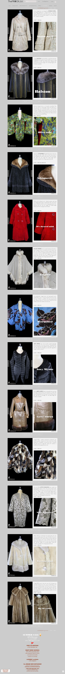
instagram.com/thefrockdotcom (32, 666)
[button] (55, 2)
